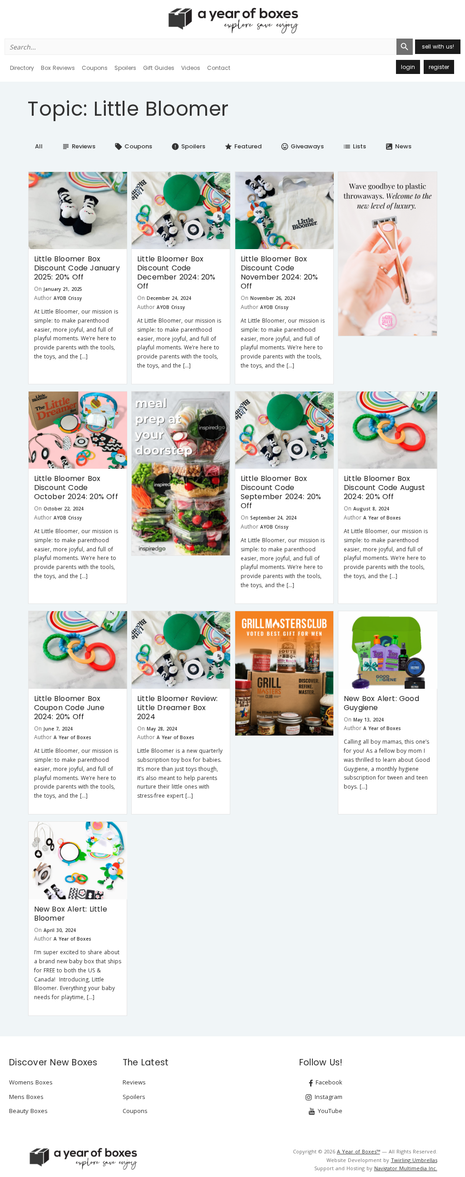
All (39, 146)
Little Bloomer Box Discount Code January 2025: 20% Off (77, 268)
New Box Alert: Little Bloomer (70, 913)
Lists (354, 146)
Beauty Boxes (28, 1111)
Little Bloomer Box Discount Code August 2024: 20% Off (384, 487)
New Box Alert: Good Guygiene (381, 703)
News (398, 146)
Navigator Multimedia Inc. (405, 1168)
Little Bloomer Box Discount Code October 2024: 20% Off (76, 487)
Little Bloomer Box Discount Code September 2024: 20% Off (281, 492)
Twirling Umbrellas (414, 1160)
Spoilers (125, 68)
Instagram (327, 1097)
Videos (190, 68)
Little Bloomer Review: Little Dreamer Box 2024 (177, 707)
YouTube (329, 1111)
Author (43, 298)
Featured (243, 146)
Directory (22, 68)
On (38, 289)
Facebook (328, 1082)
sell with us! (438, 46)
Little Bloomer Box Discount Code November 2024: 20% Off (279, 272)
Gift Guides (158, 68)
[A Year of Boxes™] (232, 20)
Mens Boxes (26, 1097)
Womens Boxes (31, 1082)
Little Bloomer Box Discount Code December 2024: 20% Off (176, 272)
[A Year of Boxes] (82, 1158)
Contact (218, 68)
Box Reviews (58, 68)
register (439, 67)
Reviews (78, 146)
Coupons (95, 68)
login (408, 67)
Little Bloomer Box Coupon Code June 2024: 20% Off (69, 707)
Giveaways (302, 146)
